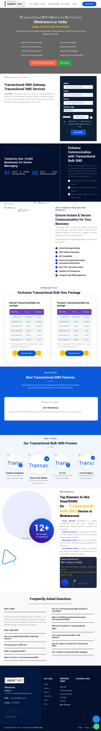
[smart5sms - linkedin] (22, 710)
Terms (78, 121)
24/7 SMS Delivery (50, 408)
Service (46, 692)
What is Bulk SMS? (11, 630)
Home (31, 4)
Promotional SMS (66, 694)
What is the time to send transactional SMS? (21, 657)
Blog (45, 704)
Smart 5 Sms (38, 728)
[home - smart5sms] (14, 4)
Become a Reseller (54, 4)
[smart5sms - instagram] (17, 710)
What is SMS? (9, 609)
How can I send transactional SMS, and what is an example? (70, 610)
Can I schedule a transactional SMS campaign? (70, 652)
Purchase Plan (27, 353)
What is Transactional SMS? (15, 651)
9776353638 (15, 703)
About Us (36, 4)
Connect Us (89, 4)
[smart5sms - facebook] (6, 710)
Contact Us (48, 696)
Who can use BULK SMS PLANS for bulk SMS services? (21, 637)
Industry (67, 4)
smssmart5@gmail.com (18, 698)
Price (62, 4)
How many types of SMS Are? (15, 645)
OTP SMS (63, 698)
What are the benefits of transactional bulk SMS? (68, 627)
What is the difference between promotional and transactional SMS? (68, 618)
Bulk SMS (63, 687)
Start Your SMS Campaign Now (43, 63)
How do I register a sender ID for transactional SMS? (69, 645)
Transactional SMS (66, 690)
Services (43, 4)
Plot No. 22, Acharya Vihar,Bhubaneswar (18, 693)
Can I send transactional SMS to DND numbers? (66, 636)
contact (74, 4)
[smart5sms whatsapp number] (96, 726)
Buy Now (78, 132)
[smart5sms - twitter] (12, 710)
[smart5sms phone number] (96, 719)
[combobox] (78, 110)
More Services (65, 705)
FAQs (80, 728)
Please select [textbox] (69, 110)
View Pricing (64, 63)
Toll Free (63, 701)
